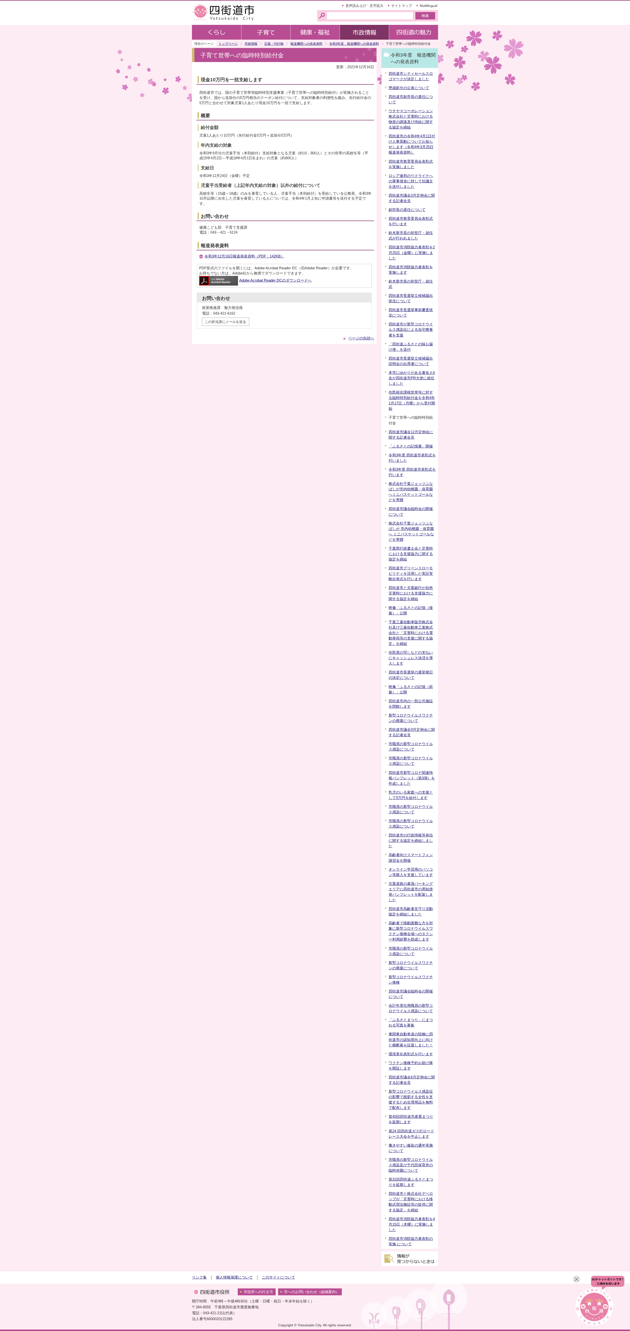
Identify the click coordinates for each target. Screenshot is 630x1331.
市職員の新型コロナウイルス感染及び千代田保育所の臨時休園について (411, 1165)
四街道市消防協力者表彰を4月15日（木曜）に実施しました (412, 1224)
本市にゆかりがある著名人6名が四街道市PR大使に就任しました (412, 378)
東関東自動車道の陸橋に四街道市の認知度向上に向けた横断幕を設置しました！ (411, 1039)
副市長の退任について (407, 210)
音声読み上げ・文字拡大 (364, 6)
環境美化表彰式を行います (411, 1054)
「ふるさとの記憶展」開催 (411, 446)
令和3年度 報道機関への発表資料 (354, 44)
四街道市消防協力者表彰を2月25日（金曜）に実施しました (412, 252)
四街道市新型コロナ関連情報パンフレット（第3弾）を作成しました (412, 778)
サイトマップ (401, 6)
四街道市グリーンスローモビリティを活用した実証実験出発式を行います (411, 573)
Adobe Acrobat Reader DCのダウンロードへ (275, 280)
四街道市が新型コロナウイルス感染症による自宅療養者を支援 (411, 329)
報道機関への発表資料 (306, 44)
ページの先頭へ (361, 338)
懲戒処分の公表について (409, 88)
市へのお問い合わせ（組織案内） (311, 1292)
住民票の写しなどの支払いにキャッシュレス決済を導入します (411, 658)
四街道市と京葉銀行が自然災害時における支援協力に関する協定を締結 (411, 593)
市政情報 (251, 44)
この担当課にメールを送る (225, 322)
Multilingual (428, 6)
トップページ (228, 44)
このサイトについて (278, 1277)
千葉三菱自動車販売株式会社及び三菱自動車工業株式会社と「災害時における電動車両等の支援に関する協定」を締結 (411, 633)
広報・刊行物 (274, 44)
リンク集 (199, 1277)
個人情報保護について (234, 1277)
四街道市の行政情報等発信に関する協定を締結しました (411, 840)
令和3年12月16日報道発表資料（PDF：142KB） (244, 256)
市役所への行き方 (258, 1292)
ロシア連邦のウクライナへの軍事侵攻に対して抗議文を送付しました (411, 181)
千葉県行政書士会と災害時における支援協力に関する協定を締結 (411, 553)
